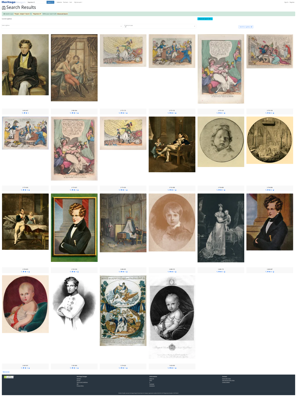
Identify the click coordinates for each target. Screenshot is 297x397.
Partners (65, 2)
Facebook (151, 384)
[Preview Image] (22, 113)
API (77, 384)
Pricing (78, 380)
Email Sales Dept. (226, 378)
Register (292, 2)
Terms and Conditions (82, 382)
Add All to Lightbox (245, 27)
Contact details (226, 382)
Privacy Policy (80, 386)
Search (50, 2)
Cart (70, 2)
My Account (77, 2)
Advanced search (203, 19)
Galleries (59, 2)
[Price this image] (28, 113)
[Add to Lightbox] (24, 113)
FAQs (150, 380)
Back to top (6, 372)
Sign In (286, 2)
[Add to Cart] (26, 113)
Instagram (152, 386)
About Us (151, 378)
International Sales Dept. (228, 380)
